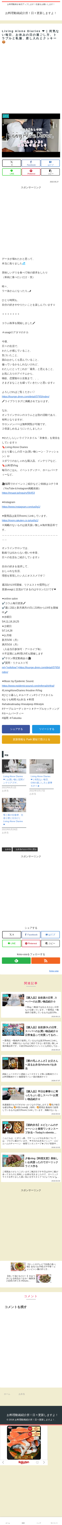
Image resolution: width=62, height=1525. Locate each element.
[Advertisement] (31, 78)
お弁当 (8, 849)
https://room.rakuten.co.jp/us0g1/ (20, 520)
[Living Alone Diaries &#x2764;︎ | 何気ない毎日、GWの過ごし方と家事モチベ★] (41, 766)
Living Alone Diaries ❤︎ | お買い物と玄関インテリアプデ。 (14, 779)
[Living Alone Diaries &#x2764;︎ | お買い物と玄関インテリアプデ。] (14, 766)
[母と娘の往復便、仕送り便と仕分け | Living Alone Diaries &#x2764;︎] (14, 805)
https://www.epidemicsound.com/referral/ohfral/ (28, 685)
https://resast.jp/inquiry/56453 (18, 493)
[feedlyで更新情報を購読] (16, 960)
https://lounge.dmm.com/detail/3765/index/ (25, 396)
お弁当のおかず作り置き (26, 849)
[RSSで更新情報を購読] (45, 960)
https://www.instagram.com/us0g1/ (21, 506)
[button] (50, 172)
